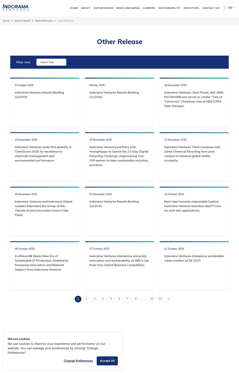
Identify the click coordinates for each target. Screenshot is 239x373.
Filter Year (23, 62)
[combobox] (51, 62)
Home (74, 8)
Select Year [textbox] (47, 62)
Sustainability (169, 8)
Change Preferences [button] (78, 361)
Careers (149, 8)
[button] (231, 7)
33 (160, 298)
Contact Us (211, 8)
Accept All (107, 361)
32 (152, 298)
